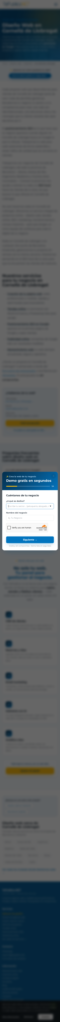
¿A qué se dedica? (15, 501)
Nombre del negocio (16, 512)
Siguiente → (30, 539)
